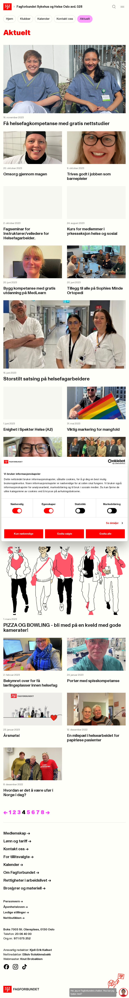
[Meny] (122, 6)
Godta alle (105, 533)
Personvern (13, 901)
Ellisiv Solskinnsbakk (37, 954)
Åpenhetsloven (15, 906)
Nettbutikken (14, 918)
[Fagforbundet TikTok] (25, 967)
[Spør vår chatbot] (123, 992)
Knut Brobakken (31, 959)
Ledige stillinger (16, 912)
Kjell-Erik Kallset (41, 950)
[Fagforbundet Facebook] (6, 967)
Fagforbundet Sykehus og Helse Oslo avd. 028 (49, 6)
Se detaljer (112, 523)
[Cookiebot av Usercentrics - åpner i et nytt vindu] (110, 461)
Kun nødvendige (23, 533)
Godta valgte (64, 533)
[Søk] (114, 6)
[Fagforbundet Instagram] (15, 967)
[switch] (48, 510)
